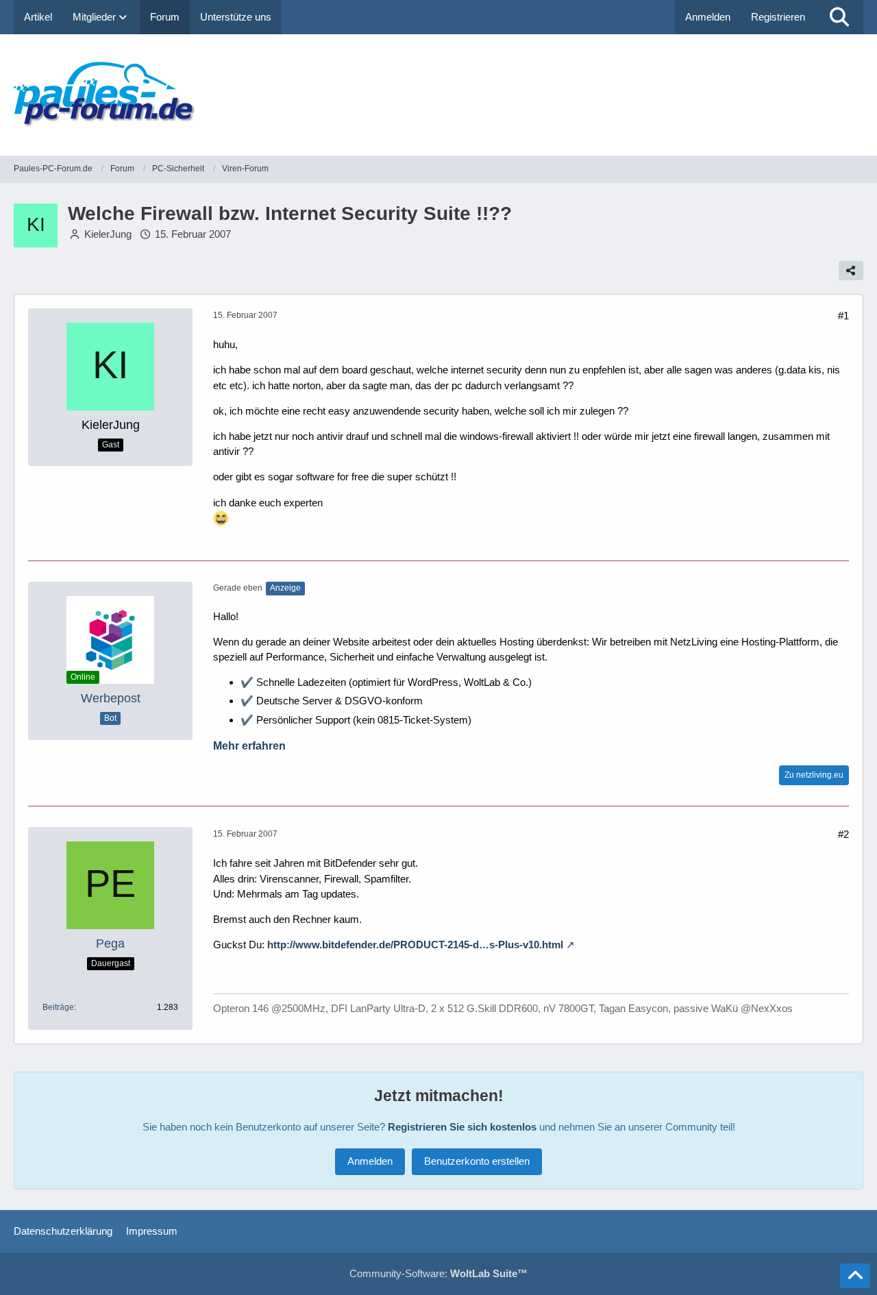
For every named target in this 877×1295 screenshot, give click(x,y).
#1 (843, 315)
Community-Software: (438, 1273)
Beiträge (58, 1007)
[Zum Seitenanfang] (855, 1275)
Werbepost (110, 698)
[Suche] (839, 17)
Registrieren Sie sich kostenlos (462, 1127)
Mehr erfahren (249, 746)
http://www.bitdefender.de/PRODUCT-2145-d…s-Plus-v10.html (415, 944)
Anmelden (707, 17)
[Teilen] (851, 270)
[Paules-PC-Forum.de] (438, 95)
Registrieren (778, 17)
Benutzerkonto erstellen (477, 1161)
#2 (843, 834)
